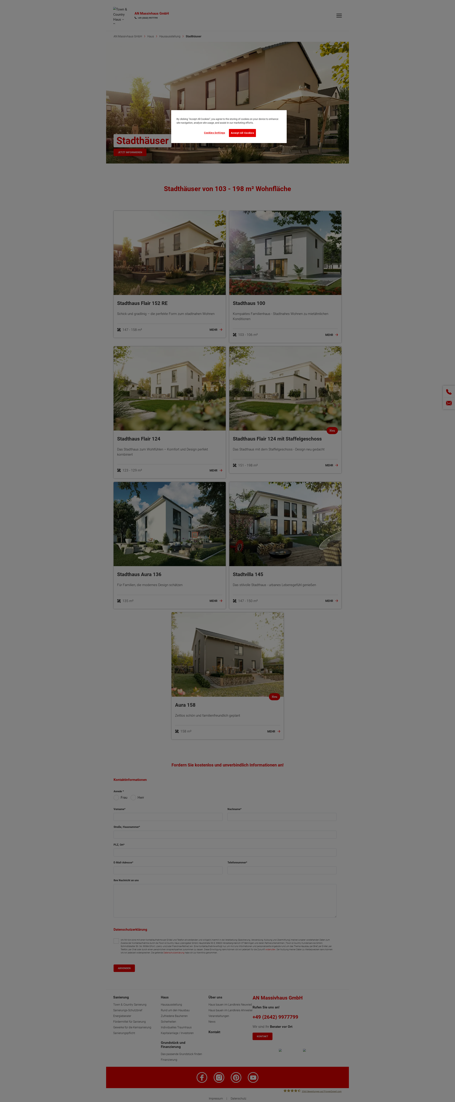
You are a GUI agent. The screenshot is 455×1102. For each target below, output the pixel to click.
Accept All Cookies (242, 132)
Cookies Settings (214, 132)
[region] (229, 126)
